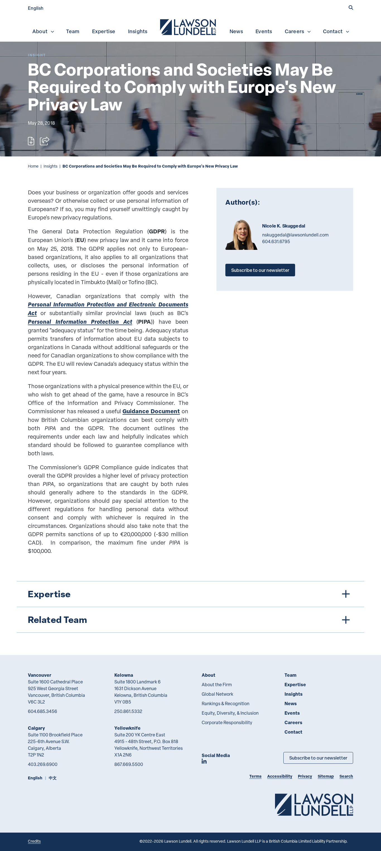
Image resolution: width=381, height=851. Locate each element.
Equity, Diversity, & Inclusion (230, 713)
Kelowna (123, 675)
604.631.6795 (276, 241)
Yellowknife (127, 728)
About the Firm (217, 684)
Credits (34, 841)
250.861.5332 (128, 711)
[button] (351, 7)
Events (263, 31)
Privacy (305, 776)
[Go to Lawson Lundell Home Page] (314, 804)
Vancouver (39, 675)
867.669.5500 (128, 764)
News (236, 31)
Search (346, 776)
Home (33, 166)
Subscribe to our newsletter (260, 270)
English (36, 8)
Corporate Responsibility (227, 722)
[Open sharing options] (44, 141)
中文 (53, 778)
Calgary (36, 728)
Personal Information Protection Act (80, 322)
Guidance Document (151, 411)
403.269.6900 (42, 764)
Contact (333, 31)
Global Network (217, 694)
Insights (138, 31)
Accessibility (279, 776)
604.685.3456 (42, 711)
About (39, 31)
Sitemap (326, 776)
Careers (294, 31)
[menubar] (190, 26)
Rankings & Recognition (225, 703)
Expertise (103, 31)
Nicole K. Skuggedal (283, 226)
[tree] (190, 607)
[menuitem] (188, 26)
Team (72, 31)
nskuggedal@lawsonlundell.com (295, 235)
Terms (255, 776)
